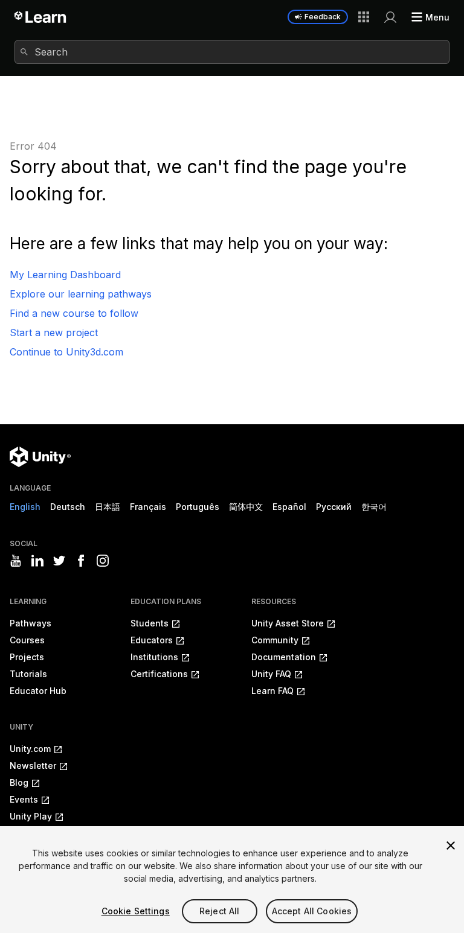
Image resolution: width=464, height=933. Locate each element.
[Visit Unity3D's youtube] (16, 561)
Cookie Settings (136, 911)
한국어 (374, 507)
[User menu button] (390, 17)
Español (289, 507)
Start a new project (54, 332)
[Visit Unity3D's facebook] (81, 561)
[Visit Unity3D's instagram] (103, 561)
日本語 (107, 507)
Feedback (322, 16)
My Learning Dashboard (65, 275)
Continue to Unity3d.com (66, 352)
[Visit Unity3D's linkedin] (37, 561)
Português (197, 507)
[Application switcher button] (364, 17)
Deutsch (67, 507)
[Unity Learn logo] (40, 17)
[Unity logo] (40, 457)
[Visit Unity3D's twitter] (59, 561)
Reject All (219, 911)
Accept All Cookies (312, 911)
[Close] (450, 845)
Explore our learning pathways (81, 294)
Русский (334, 507)
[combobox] (232, 52)
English (25, 507)
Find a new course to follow (74, 313)
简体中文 (246, 507)
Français (148, 507)
